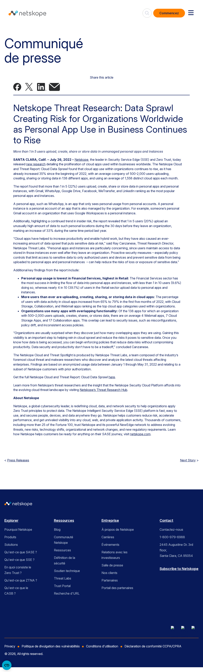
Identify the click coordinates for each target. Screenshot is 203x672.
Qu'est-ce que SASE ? (20, 552)
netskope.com (140, 434)
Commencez (169, 13)
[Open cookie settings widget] (6, 665)
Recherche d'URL (66, 593)
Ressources (64, 520)
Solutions (11, 545)
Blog (57, 529)
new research (36, 164)
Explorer (11, 520)
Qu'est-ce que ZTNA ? (20, 580)
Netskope (81, 160)
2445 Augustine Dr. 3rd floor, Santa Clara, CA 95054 (176, 550)
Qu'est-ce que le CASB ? (16, 590)
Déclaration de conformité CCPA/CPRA (152, 646)
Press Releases (18, 460)
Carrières (108, 537)
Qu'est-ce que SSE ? (19, 560)
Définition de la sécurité (64, 560)
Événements (110, 545)
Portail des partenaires (117, 588)
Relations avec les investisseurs (114, 555)
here (112, 377)
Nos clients (109, 573)
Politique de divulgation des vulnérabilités (51, 646)
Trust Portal (62, 586)
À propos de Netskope (118, 529)
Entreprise (110, 520)
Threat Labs (62, 578)
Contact (166, 520)
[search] (147, 11)
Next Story (188, 460)
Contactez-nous (171, 529)
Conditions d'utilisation (102, 646)
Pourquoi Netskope (18, 529)
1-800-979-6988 (172, 537)
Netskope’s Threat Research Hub (103, 390)
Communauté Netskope (63, 540)
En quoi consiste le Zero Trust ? (17, 570)
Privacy (9, 646)
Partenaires (110, 580)
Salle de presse (112, 565)
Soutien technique (67, 571)
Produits (10, 537)
